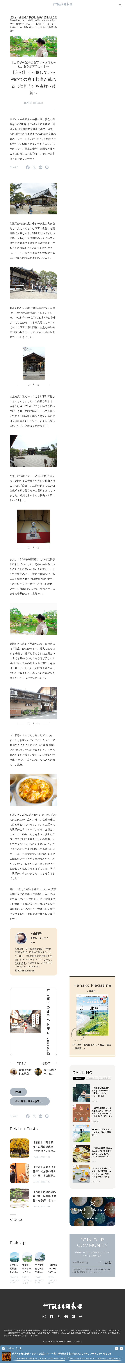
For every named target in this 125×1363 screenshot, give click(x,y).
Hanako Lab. (35, 17)
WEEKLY (92, 1078)
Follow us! (92, 1218)
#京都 (18, 1092)
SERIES (23, 17)
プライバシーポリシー (101, 1269)
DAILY (78, 1078)
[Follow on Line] (73, 1316)
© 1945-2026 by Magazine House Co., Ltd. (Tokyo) (62, 1341)
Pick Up (18, 1242)
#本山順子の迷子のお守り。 (29, 1101)
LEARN (27, 103)
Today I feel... (14, 1348)
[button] (20, 384)
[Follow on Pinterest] (66, 1316)
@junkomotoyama (25, 970)
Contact (34, 1336)
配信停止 (108, 1262)
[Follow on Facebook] (51, 1316)
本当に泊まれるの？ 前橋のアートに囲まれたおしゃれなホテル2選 (87, 1358)
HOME (13, 17)
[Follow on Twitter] (58, 1316)
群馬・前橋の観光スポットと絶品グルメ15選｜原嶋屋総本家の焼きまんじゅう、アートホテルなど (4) (61, 1353)
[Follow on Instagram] (44, 1316)
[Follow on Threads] (80, 1316)
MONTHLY (105, 1078)
